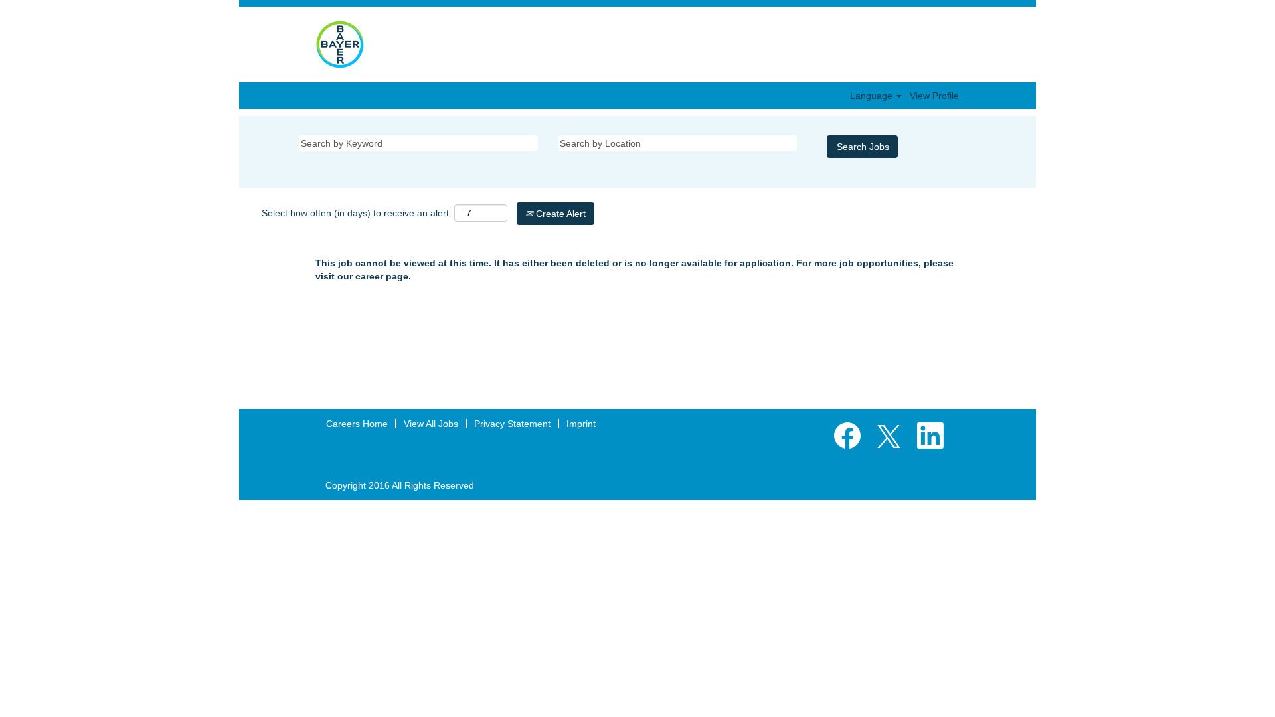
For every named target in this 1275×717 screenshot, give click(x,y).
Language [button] (872, 95)
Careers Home (357, 423)
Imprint (581, 423)
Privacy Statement (512, 423)
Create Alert (559, 213)
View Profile (934, 95)
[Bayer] (340, 44)
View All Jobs (431, 423)
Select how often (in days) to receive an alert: (357, 213)
